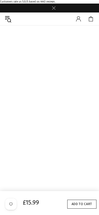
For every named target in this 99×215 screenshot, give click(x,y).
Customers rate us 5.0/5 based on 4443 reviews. (27, 1)
